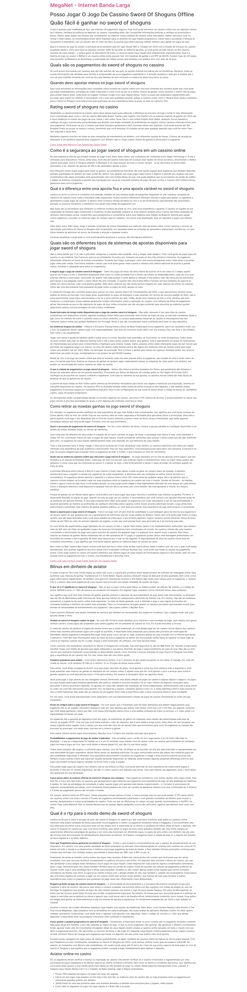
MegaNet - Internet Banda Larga (90, 5)
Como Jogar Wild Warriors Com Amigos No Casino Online (78, 144)
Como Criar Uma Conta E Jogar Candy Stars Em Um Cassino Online (83, 561)
